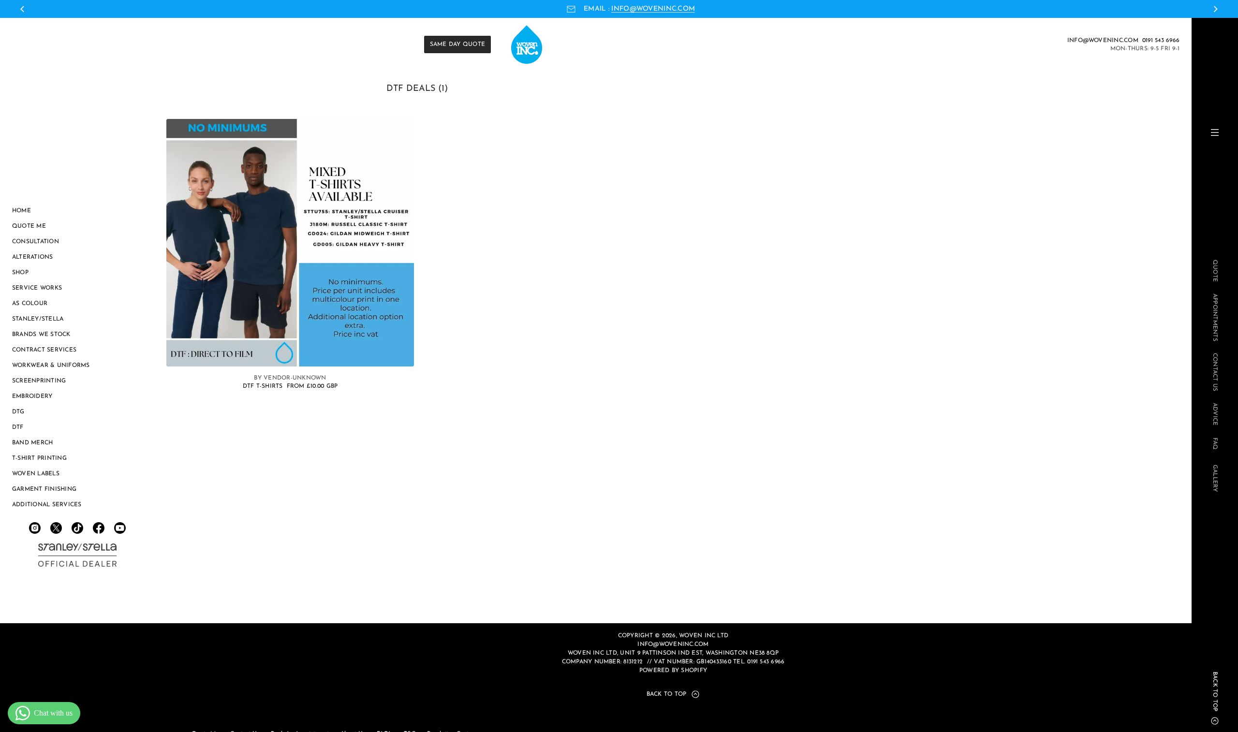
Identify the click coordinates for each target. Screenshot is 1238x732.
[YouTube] (120, 528)
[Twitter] (56, 528)
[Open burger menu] (1214, 132)
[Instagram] (34, 528)
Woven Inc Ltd (703, 636)
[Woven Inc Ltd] (77, 555)
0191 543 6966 (1160, 41)
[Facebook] (98, 528)
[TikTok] (77, 528)
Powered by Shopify (673, 670)
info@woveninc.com (653, 9)
